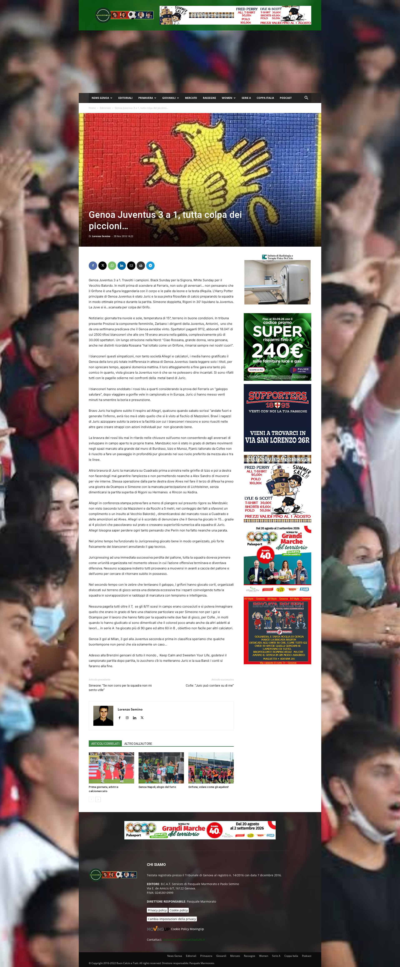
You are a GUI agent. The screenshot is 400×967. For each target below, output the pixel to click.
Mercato (191, 98)
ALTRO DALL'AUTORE (138, 743)
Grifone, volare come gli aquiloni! (208, 787)
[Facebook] (93, 265)
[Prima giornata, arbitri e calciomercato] (111, 768)
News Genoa (100, 98)
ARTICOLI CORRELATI (105, 743)
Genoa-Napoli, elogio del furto (157, 787)
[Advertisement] (200, 62)
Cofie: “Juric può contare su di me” (210, 685)
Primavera (145, 98)
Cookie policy (179, 910)
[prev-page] (91, 799)
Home (92, 108)
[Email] (131, 265)
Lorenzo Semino (101, 236)
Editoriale (105, 108)
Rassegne (209, 98)
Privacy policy (157, 910)
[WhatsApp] (112, 265)
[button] (306, 98)
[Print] (141, 265)
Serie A (246, 98)
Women (227, 98)
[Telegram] (150, 265)
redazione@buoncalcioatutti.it (184, 940)
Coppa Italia (265, 98)
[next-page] (98, 799)
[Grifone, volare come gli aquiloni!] (211, 768)
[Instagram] (128, 718)
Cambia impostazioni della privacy (172, 919)
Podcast (286, 98)
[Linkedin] (122, 265)
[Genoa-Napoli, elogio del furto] (161, 768)
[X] (102, 265)
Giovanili (169, 98)
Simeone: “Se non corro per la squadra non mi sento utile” (120, 688)
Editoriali (125, 98)
